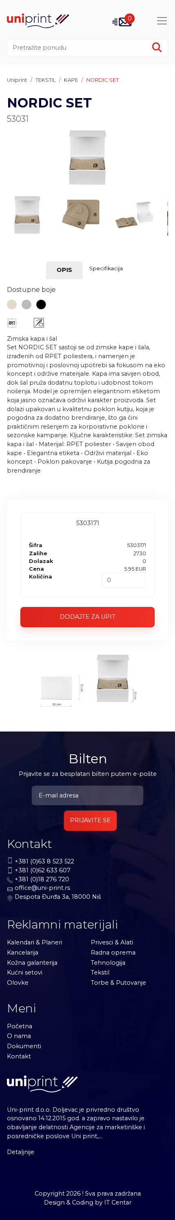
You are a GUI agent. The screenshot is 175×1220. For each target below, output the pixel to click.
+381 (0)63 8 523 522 (44, 861)
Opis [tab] (64, 270)
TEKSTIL (45, 80)
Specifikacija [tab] (106, 268)
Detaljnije (20, 1152)
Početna (19, 1026)
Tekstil (100, 972)
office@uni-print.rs (42, 887)
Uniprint (17, 80)
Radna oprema (113, 952)
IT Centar (117, 1202)
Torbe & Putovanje (118, 982)
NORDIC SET (102, 80)
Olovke (17, 982)
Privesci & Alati (112, 942)
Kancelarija (22, 952)
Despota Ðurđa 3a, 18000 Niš (58, 896)
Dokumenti (24, 1046)
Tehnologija (108, 962)
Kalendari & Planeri (34, 942)
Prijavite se (90, 820)
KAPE (71, 80)
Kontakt (19, 1056)
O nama (19, 1036)
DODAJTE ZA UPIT (88, 616)
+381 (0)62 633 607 (42, 870)
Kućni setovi (24, 972)
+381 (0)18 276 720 (42, 879)
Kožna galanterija (32, 962)
